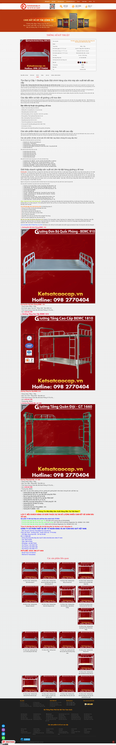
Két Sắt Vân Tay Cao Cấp (39, 705)
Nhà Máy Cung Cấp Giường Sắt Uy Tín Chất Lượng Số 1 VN (39, 501)
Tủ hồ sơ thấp (36, 728)
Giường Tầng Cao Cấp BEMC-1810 (35, 314)
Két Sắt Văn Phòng (54, 703)
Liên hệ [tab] (47, 75)
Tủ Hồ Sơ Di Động (50, 733)
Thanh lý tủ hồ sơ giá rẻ (26, 733)
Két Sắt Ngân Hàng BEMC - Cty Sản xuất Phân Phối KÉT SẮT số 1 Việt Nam (39, 165)
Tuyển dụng (84, 1)
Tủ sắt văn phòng (50, 728)
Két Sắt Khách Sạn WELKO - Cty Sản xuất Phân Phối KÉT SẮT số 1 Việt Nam (39, 161)
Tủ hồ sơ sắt (74, 728)
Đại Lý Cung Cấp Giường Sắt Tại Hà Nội (34, 496)
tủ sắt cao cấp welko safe (28, 191)
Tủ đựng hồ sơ (36, 731)
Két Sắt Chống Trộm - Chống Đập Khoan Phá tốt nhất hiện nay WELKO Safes (39, 166)
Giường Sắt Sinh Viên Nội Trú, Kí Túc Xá (34, 499)
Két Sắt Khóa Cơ (62, 718)
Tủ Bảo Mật (53, 706)
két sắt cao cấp (51, 91)
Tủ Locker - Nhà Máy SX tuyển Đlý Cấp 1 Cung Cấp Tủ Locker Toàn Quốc (39, 192)
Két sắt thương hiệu (75, 716)
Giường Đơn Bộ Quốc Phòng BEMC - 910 (34, 227)
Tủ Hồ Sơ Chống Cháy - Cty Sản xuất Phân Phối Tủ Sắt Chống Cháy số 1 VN (39, 188)
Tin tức (78, 1)
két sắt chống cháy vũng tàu (29, 151)
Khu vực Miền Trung (71, 703)
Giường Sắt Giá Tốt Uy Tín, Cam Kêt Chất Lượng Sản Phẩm (39, 494)
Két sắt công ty (36, 716)
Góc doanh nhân (61, 1)
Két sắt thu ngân (24, 718)
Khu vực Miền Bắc (71, 702)
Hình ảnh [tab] (32, 75)
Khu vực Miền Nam (71, 705)
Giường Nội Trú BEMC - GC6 (31, 509)
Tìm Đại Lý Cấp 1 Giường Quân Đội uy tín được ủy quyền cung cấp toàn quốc (49, 695)
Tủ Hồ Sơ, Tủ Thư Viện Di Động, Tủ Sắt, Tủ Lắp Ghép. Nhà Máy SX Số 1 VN (39, 185)
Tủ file (72, 730)
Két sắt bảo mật (49, 716)
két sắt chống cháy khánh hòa (29, 154)
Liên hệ (90, 1)
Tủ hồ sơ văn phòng (63, 731)
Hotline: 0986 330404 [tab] (55, 75)
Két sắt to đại (23, 716)
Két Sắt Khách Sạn (37, 703)
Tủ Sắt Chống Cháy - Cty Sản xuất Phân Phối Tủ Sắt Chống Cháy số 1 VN (39, 199)
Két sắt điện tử (24, 715)
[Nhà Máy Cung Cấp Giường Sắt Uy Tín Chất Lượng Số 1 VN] (58, 441)
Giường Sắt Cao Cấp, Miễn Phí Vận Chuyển (35, 492)
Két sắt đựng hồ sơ (37, 719)
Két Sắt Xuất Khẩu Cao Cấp (56, 705)
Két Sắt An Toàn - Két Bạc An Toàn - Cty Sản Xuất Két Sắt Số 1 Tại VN (38, 162)
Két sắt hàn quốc (75, 715)
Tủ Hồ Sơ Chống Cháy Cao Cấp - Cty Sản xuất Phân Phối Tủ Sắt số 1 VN (39, 196)
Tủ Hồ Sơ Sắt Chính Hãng (28, 195)
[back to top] (113, 742)
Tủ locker (61, 730)
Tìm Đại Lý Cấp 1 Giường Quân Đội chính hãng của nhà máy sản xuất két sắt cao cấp (86, 695)
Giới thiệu (53, 1)
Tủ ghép (48, 730)
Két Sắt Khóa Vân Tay (76, 718)
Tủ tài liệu (61, 728)
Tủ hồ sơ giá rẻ (49, 731)
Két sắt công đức (37, 718)
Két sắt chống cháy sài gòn (29, 157)
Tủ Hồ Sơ (22, 702)
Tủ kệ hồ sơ (86, 733)
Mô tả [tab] (37, 75)
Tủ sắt (85, 730)
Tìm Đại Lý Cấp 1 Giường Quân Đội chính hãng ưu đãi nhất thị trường (67, 606)
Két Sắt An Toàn (24, 703)
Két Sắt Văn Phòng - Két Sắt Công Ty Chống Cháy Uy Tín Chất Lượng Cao (39, 163)
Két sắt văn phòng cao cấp (26, 719)
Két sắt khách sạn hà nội (64, 714)
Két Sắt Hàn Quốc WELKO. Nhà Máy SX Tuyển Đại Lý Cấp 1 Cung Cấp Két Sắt (40, 146)
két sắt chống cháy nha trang (29, 152)
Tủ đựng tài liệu (24, 731)
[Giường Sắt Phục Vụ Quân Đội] (58, 266)
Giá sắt (22, 730)
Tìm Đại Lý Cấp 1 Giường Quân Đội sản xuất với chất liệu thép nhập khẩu (86, 582)
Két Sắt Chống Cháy (25, 705)
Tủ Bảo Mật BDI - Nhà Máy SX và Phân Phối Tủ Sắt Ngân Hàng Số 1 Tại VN (39, 187)
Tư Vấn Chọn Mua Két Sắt (51, 718)
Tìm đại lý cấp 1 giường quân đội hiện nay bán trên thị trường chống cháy (67, 651)
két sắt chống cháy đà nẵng (29, 155)
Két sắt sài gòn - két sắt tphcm (29, 143)
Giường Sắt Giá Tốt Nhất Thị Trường (33, 503)
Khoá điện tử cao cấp (88, 719)
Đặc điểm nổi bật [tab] (24, 75)
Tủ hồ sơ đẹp (23, 728)
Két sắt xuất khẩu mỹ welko (56, 702)
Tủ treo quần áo (36, 730)
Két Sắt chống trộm (63, 719)
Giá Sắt (73, 733)
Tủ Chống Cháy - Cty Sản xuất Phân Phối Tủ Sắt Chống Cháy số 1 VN (38, 198)
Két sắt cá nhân (62, 716)
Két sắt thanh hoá (88, 714)
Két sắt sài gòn (24, 714)
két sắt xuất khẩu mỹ (27, 147)
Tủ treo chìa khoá (88, 728)
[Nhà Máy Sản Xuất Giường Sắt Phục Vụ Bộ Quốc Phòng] (58, 353)
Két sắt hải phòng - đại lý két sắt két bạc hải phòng (34, 144)
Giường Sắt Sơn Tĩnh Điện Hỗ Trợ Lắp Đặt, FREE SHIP (38, 498)
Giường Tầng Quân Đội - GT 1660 (31, 403)
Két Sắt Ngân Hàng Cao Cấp (39, 706)
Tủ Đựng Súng (36, 702)
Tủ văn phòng (87, 731)
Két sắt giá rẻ (87, 715)
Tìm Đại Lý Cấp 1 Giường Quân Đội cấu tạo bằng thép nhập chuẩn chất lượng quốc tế (48, 582)
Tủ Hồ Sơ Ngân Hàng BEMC (29, 189)
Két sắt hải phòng (37, 714)
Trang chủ (47, 1)
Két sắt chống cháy (88, 716)
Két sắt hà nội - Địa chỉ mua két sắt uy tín (32, 142)
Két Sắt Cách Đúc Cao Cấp (26, 706)
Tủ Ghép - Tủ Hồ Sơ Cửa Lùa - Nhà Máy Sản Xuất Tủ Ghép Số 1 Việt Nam (39, 193)
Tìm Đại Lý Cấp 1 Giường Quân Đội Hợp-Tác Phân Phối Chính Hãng (86, 628)
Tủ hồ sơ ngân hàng (75, 731)
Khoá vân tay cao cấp (76, 719)
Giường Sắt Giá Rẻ (28, 505)
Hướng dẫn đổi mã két (70, 1)
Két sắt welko (61, 715)
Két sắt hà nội (36, 715)
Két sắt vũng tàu (74, 714)
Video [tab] (42, 75)
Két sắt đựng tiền (49, 715)
